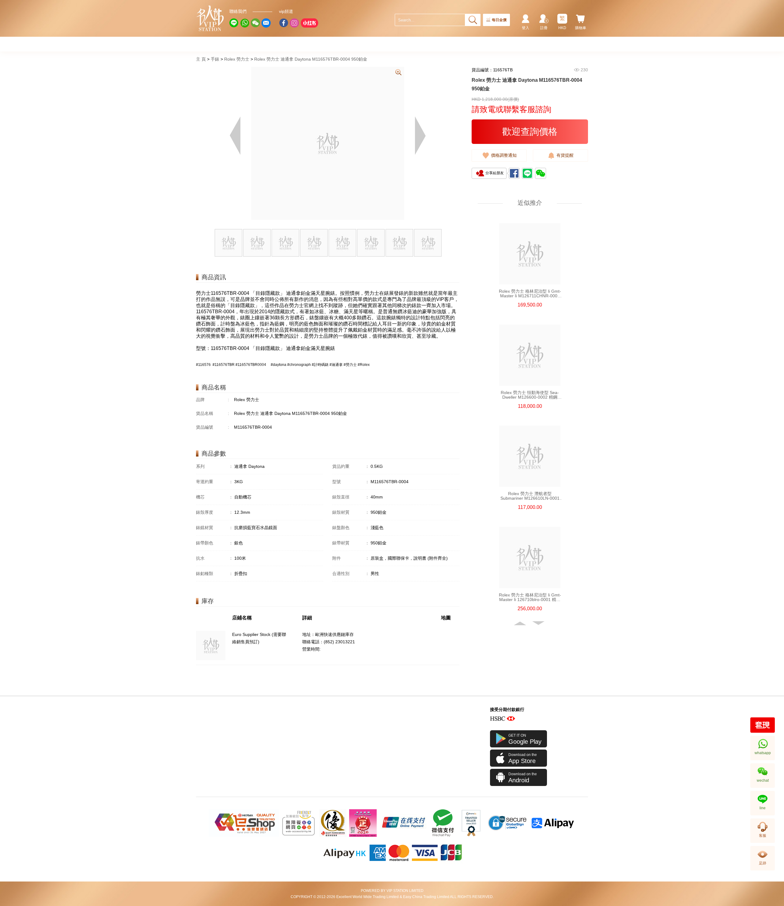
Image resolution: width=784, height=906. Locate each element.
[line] (234, 23)
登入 (525, 28)
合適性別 (350, 573)
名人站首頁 (210, 18)
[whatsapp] (244, 23)
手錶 (215, 59)
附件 (350, 558)
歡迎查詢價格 (529, 131)
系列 (214, 466)
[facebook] (283, 23)
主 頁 (201, 59)
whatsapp (763, 753)
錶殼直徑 (350, 496)
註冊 (544, 28)
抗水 (214, 558)
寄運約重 (214, 481)
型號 (350, 481)
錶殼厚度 (214, 512)
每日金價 (499, 20)
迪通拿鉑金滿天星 (305, 293)
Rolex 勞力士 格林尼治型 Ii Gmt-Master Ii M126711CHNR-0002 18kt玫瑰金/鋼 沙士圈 (530, 293)
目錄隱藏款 (267, 293)
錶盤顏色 (350, 527)
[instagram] (294, 23)
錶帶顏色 (214, 542)
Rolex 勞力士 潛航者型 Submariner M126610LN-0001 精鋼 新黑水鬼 (530, 496)
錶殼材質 (350, 512)
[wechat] (255, 23)
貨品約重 (350, 466)
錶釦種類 (214, 573)
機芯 (214, 496)
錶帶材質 (350, 542)
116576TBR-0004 (230, 293)
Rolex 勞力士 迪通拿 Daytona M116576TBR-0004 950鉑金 (310, 59)
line (763, 808)
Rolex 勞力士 (236, 59)
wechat (763, 780)
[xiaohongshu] (309, 23)
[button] (520, 623)
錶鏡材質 (214, 527)
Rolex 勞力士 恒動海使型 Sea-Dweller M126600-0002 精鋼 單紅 (530, 395)
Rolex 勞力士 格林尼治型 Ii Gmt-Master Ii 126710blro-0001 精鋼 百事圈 (530, 597)
